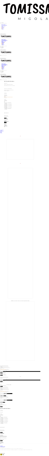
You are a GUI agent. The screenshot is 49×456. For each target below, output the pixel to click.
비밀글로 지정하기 (2, 401)
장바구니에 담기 (2, 433)
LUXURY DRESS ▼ (4, 25)
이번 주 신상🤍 (3, 24)
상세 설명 (1, 130)
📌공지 (3, 43)
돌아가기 (1, 402)
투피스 (2, 26)
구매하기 (1, 406)
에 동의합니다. (4, 369)
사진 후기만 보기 (3, 373)
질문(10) (1, 132)
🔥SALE (3, 27)
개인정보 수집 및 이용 (3, 369)
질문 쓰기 (1, 386)
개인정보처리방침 (2, 446)
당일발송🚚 (3, 42)
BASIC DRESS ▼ (4, 64)
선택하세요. (1, 414)
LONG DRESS (4, 65)
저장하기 (1, 381)
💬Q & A (3, 28)
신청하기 (1, 440)
